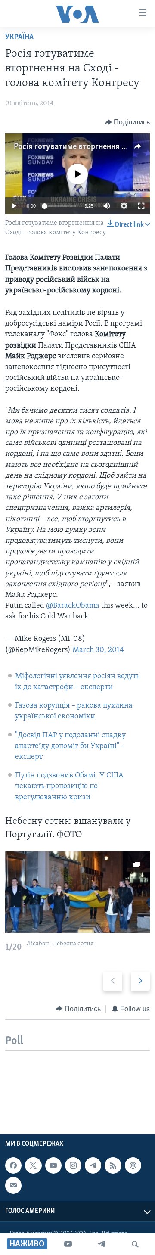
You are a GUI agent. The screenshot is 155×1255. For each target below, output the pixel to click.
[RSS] (113, 1165)
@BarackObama (72, 606)
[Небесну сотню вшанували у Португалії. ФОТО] (77, 892)
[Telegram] (101, 1244)
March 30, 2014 (98, 650)
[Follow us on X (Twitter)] (33, 1165)
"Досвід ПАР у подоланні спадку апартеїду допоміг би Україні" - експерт (70, 746)
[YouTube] (68, 1244)
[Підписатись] (13, 1185)
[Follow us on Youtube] (53, 1165)
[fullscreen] (141, 205)
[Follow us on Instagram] (73, 1165)
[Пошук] (135, 1244)
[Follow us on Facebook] (13, 1165)
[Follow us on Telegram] (93, 1165)
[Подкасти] (133, 1165)
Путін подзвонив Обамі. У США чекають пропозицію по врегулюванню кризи (69, 786)
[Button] (127, 122)
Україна (19, 37)
